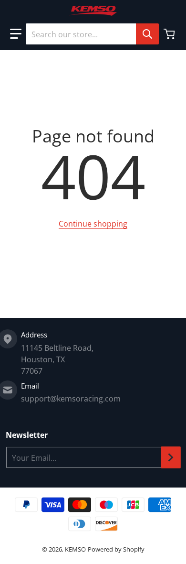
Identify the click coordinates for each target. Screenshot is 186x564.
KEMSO (75, 549)
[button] (16, 33)
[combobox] (92, 33)
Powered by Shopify (116, 549)
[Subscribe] (171, 457)
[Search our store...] (147, 33)
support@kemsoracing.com (71, 398)
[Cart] (170, 34)
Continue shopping (93, 223)
